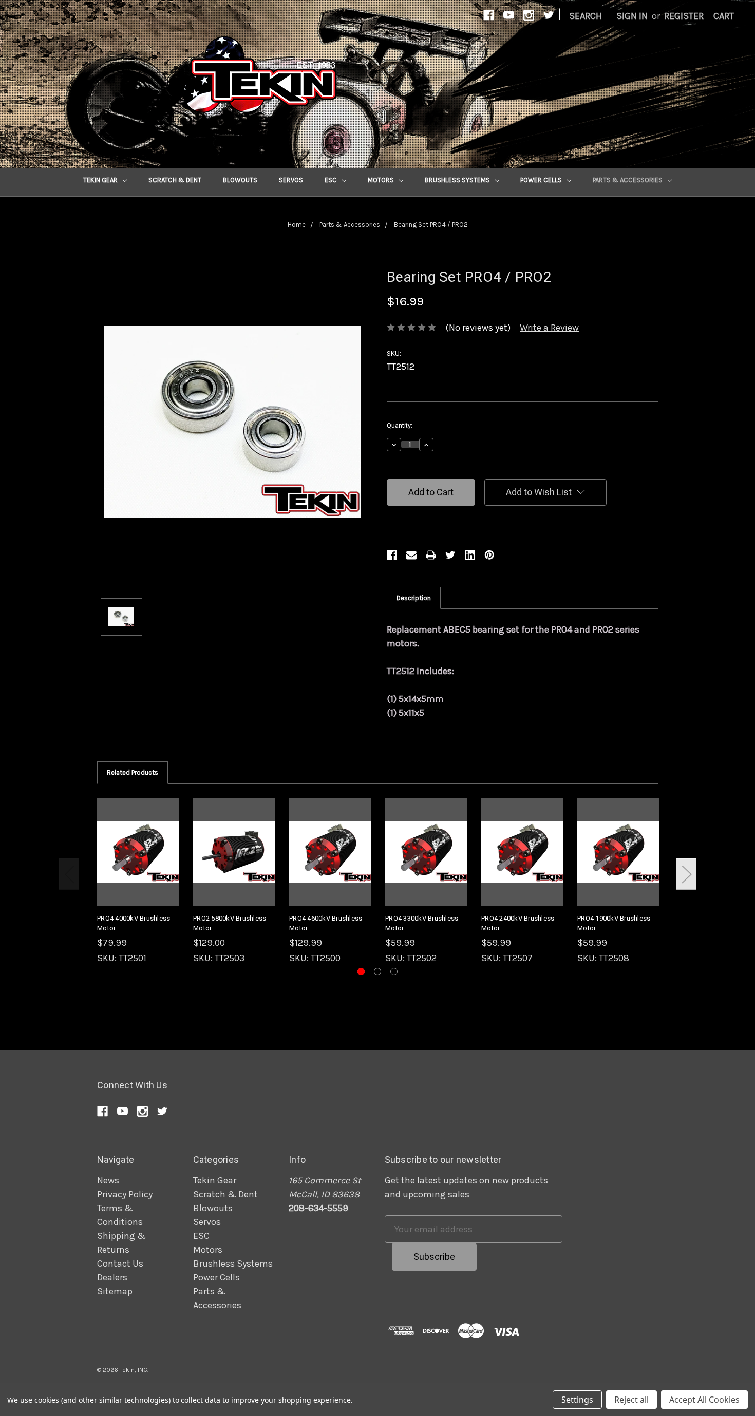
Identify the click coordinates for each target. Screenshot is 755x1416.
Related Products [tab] (132, 772)
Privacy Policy (125, 1194)
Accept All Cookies (704, 1399)
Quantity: (399, 425)
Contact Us (120, 1263)
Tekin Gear (101, 180)
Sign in (632, 16)
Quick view (138, 840)
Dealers (112, 1277)
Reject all (631, 1399)
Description (414, 598)
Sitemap (115, 1291)
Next (686, 873)
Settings (577, 1399)
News (108, 1180)
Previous (69, 873)
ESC (331, 180)
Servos (291, 180)
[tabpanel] (138, 881)
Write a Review (549, 327)
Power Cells (541, 180)
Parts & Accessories (628, 180)
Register (684, 16)
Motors (381, 180)
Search (585, 16)
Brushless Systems (458, 180)
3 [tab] (394, 971)
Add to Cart (138, 863)
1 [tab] (361, 971)
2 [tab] (378, 971)
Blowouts (240, 180)
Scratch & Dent (174, 180)
